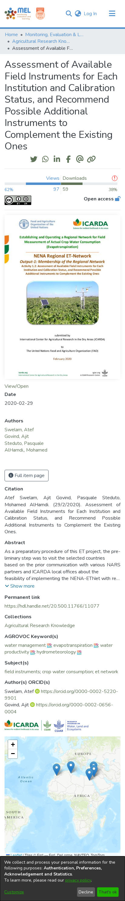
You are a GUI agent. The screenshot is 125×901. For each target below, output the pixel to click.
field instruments (22, 671)
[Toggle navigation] (111, 13)
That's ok (108, 892)
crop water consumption (67, 671)
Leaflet (16, 855)
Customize (14, 892)
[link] (40, 625)
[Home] (18, 14)
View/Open (17, 386)
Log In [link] (90, 13)
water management (25, 645)
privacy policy (78, 880)
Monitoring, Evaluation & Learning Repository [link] (55, 34)
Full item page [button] (29, 475)
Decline (86, 892)
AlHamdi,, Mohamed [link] (26, 450)
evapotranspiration (73, 645)
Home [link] (11, 34)
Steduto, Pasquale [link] (24, 443)
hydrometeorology (56, 652)
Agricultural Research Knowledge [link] (42, 41)
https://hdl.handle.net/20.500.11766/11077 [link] (52, 606)
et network (106, 671)
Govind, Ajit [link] (17, 436)
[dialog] (62, 878)
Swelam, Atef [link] (19, 429)
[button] (69, 13)
